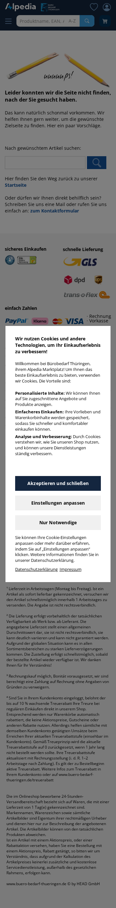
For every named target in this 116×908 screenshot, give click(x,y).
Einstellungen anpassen (58, 503)
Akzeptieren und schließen (58, 483)
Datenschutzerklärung (36, 569)
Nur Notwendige (58, 522)
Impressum (71, 569)
